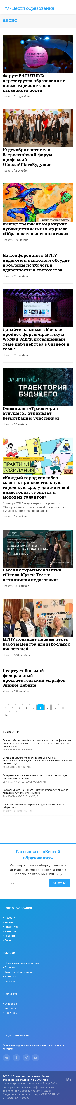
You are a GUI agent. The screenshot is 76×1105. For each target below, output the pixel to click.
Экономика (11, 967)
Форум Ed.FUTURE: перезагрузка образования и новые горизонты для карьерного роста (34, 82)
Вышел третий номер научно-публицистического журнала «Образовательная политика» (36, 229)
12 (6, 714)
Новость (8, 96)
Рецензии (10, 935)
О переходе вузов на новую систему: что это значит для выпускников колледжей (35, 776)
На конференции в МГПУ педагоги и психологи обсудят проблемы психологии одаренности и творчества (36, 262)
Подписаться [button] (59, 883)
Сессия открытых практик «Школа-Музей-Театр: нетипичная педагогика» (32, 575)
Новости (10, 917)
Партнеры (11, 1012)
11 (63, 707)
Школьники (25, 749)
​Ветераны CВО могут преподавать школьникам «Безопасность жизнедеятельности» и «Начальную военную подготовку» (37, 760)
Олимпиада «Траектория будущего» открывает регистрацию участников (31, 413)
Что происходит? (28, 796)
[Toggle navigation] (69, 7)
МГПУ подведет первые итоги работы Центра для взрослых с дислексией (36, 644)
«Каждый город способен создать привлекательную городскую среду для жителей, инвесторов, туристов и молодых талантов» (37, 487)
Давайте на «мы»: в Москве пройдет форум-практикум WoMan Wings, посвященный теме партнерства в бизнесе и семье (36, 339)
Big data (10, 981)
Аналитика (11, 926)
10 (55, 707)
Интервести (12, 976)
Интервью (11, 931)
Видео (8, 940)
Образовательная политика (22, 963)
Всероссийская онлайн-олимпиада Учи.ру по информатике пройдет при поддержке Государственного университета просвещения (37, 742)
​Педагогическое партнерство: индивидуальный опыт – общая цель (34, 805)
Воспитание (25, 766)
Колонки (10, 922)
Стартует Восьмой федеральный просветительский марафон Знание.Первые (34, 677)
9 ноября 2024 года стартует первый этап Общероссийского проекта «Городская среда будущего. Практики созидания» (35, 506)
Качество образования (31, 781)
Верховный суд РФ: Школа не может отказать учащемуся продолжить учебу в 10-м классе (35, 791)
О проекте (11, 1003)
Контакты (10, 1008)
